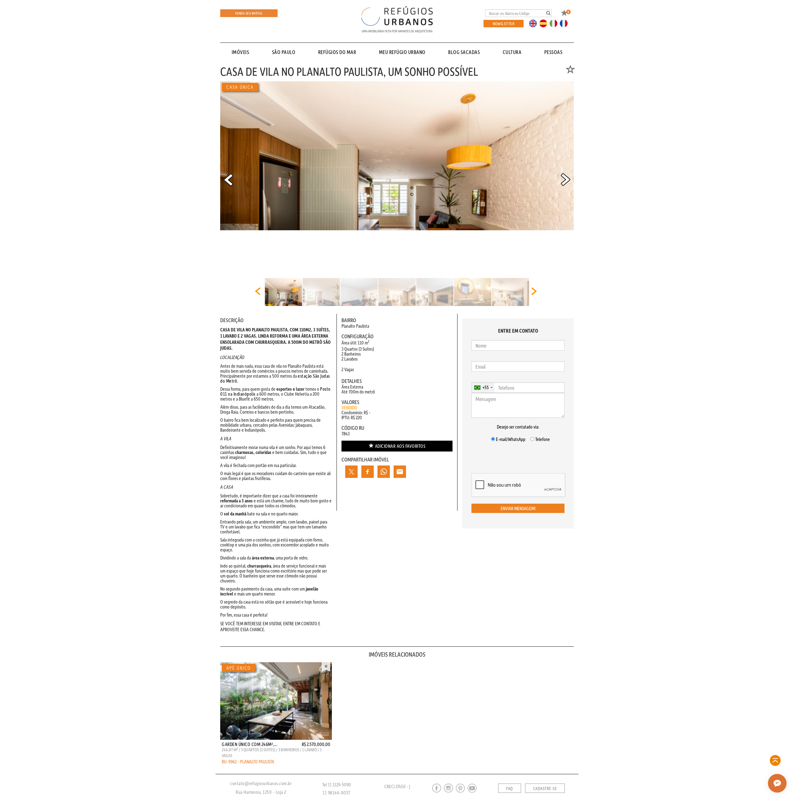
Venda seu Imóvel (249, 13)
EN (534, 23)
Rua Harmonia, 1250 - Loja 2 (261, 792)
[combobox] (483, 388)
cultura (512, 52)
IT (555, 23)
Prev (228, 179)
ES (545, 23)
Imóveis (240, 52)
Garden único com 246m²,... (249, 744)
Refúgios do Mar (337, 52)
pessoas (553, 52)
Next (566, 179)
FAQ (509, 788)
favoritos (400, 446)
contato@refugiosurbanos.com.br (261, 783)
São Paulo (284, 52)
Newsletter (503, 23)
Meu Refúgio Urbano (402, 52)
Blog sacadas (464, 52)
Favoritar (326, 667)
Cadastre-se (545, 788)
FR (565, 23)
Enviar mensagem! (518, 508)
